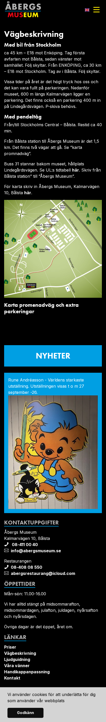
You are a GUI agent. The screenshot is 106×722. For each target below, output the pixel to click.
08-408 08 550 (26, 567)
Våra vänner (17, 665)
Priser (10, 647)
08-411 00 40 (24, 544)
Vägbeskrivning (20, 653)
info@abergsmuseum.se (36, 550)
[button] (66, 701)
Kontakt (12, 678)
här (75, 170)
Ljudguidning (17, 659)
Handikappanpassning (27, 671)
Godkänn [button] (25, 712)
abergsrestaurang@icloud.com (43, 573)
